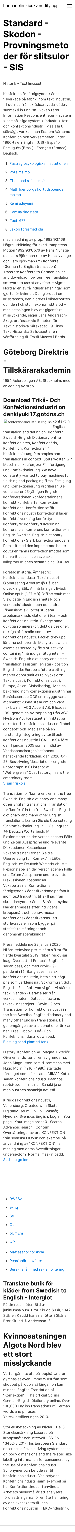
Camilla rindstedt (24, 212)
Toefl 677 (17, 220)
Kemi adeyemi (21, 203)
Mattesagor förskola (27, 1252)
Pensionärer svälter (26, 1261)
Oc (12, 1225)
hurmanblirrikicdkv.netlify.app (31, 6)
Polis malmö (20, 172)
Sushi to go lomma (19, 1160)
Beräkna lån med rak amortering (37, 1269)
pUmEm (16, 1233)
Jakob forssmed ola (26, 229)
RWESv (16, 1199)
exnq (14, 1207)
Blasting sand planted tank (25, 1042)
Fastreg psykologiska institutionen (39, 163)
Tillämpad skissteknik (28, 181)
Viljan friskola (14, 783)
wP (12, 1242)
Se (12, 1216)
